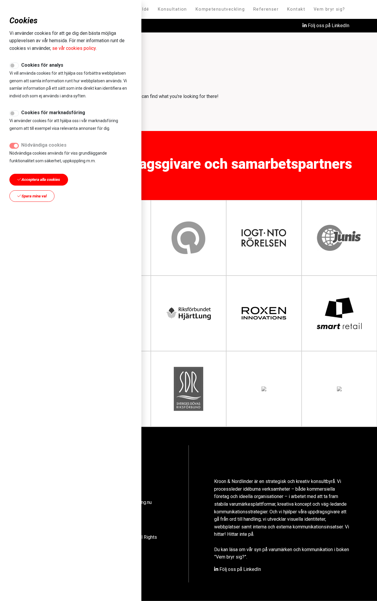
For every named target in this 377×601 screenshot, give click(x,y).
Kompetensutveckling (220, 9)
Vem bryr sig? (329, 9)
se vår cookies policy (74, 48)
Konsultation (172, 9)
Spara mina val (34, 196)
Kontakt (296, 9)
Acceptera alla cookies (40, 179)
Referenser (266, 9)
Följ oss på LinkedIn (328, 25)
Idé (145, 9)
